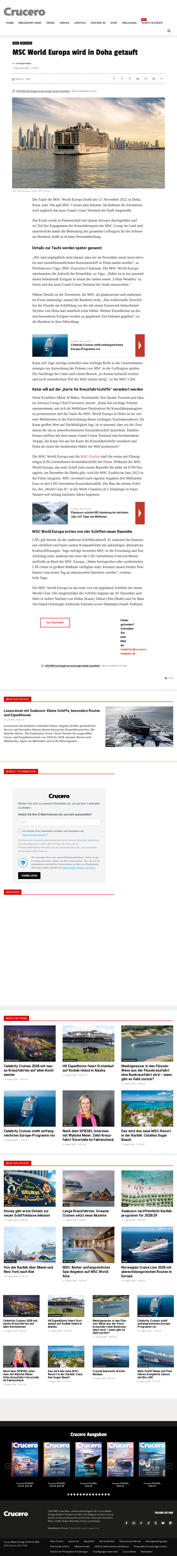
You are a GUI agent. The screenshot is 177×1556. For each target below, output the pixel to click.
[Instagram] (134, 1523)
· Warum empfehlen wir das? (83, 91)
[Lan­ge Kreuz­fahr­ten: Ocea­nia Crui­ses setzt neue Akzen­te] (88, 1188)
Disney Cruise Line (12, 1205)
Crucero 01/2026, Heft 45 (88, 1484)
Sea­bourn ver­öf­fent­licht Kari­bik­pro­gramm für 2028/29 (147, 1213)
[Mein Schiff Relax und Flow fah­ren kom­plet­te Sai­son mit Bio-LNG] (155, 1357)
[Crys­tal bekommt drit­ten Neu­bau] (111, 1357)
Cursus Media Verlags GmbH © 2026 (21, 1541)
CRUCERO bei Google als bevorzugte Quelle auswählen (43, 91)
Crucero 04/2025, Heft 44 (120, 1484)
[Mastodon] (170, 1523)
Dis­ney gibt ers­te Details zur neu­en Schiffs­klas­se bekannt (27, 1213)
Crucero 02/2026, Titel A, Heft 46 (25, 1484)
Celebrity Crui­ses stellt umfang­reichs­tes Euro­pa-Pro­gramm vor (29, 1133)
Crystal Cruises (100, 1366)
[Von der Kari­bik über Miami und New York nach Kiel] (30, 1245)
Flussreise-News (129, 1060)
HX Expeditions (70, 1060)
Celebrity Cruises (12, 1060)
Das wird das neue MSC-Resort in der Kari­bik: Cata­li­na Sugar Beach (146, 1135)
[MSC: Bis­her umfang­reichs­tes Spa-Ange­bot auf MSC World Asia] (88, 1245)
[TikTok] (148, 1523)
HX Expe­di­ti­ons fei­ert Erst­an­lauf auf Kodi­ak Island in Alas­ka (88, 1068)
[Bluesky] (163, 1523)
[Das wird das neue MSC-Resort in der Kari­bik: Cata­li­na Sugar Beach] (147, 1108)
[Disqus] (59, 950)
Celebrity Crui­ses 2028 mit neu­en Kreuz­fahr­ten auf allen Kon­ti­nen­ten (29, 1070)
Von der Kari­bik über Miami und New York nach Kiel (28, 1269)
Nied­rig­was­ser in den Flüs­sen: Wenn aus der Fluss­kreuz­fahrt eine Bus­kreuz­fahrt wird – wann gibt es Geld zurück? (146, 1072)
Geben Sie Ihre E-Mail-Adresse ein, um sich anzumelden (54, 814)
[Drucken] (153, 78)
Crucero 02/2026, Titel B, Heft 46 (56, 1484)
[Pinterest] (129, 78)
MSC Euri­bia (90, 456)
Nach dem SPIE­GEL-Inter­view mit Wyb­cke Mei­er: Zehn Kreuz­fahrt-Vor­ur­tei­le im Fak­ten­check (88, 1135)
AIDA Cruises (10, 1261)
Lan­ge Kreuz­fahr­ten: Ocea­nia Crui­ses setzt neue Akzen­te (86, 1213)
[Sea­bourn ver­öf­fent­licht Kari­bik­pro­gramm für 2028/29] (147, 1188)
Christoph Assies (23, 63)
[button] (169, 31)
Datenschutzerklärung (34, 834)
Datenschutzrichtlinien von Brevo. (79, 867)
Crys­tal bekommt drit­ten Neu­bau (109, 1373)
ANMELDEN (29, 875)
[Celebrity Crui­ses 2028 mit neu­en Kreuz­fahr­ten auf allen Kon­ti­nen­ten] (30, 1043)
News (15, 43)
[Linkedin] (137, 78)
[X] (121, 78)
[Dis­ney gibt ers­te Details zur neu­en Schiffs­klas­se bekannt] (30, 1188)
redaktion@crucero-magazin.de (84, 1528)
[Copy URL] (161, 78)
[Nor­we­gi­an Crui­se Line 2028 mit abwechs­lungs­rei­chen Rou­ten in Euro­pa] (147, 1245)
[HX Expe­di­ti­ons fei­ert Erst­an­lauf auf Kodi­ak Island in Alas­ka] (88, 1043)
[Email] (145, 78)
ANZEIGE (110, 745)
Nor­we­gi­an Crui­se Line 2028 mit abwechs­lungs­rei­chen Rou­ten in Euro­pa (146, 1271)
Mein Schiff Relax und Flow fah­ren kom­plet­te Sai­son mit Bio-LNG (154, 1374)
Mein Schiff (68, 1125)
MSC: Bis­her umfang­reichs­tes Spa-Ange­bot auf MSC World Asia (86, 1271)
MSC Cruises (26, 43)
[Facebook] (113, 78)
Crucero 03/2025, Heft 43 (152, 1484)
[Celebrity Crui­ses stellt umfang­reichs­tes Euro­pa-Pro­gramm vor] (30, 1108)
